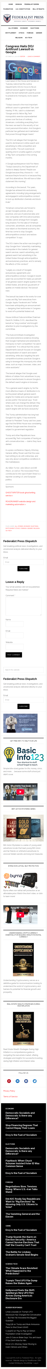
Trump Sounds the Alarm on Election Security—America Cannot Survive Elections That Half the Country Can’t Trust (22, 1241)
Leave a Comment (33, 56)
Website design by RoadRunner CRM (27, 1360)
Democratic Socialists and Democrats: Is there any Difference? (20, 1116)
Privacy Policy (9, 1091)
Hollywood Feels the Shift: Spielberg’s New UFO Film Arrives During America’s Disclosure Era (20, 1294)
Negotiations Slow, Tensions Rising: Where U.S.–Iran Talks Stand (22, 1189)
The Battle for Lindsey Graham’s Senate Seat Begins (22, 1253)
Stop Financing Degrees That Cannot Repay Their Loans (22, 1126)
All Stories (19, 526)
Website (9, 642)
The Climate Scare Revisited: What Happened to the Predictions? (22, 1271)
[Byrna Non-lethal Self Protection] (20, 887)
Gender (30, 528)
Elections (34, 526)
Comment (10, 595)
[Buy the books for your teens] (23, 828)
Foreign (24, 528)
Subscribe (23, 569)
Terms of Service (10, 1097)
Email (5, 558)
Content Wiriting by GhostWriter (20, 1363)
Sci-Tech (9, 530)
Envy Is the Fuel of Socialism (21, 1135)
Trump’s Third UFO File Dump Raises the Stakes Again (21, 1282)
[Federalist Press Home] (23, 18)
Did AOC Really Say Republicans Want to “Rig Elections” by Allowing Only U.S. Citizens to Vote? (23, 1203)
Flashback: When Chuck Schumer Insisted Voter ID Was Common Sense (22, 1163)
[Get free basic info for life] (23, 765)
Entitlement (10, 528)
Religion (36, 528)
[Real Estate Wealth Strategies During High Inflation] (23, 1029)
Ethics (17, 528)
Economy (27, 526)
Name (8, 620)
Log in (36, 1363)
